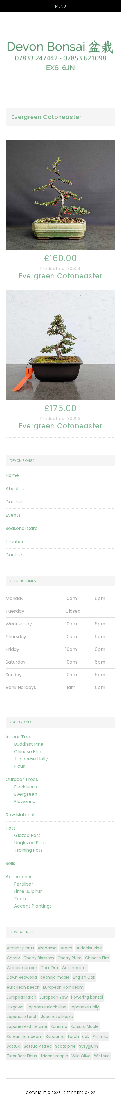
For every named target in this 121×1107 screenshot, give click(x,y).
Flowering (24, 801)
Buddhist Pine (28, 744)
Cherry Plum (69, 958)
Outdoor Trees (22, 779)
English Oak (84, 977)
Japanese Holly (31, 759)
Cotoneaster (74, 968)
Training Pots (28, 850)
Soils (10, 863)
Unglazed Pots (30, 843)
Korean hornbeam (24, 1036)
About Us (16, 488)
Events (13, 515)
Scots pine (65, 1046)
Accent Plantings (33, 906)
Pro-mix (100, 1036)
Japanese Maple (57, 1016)
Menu (60, 6)
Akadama (47, 948)
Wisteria (102, 1056)
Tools (20, 898)
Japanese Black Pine (46, 1007)
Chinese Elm (27, 751)
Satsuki (14, 1046)
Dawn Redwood (22, 977)
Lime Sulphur (28, 891)
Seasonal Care (22, 528)
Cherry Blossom (38, 958)
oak (85, 1036)
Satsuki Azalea (38, 1046)
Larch (73, 1036)
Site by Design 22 (79, 1092)
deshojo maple (55, 977)
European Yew (54, 997)
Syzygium (88, 1046)
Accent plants (20, 948)
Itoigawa (15, 1007)
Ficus (19, 766)
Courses (15, 502)
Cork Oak (50, 968)
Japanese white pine (27, 1026)
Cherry (13, 958)
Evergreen (25, 794)
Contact (15, 555)
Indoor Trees (20, 737)
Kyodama (55, 1036)
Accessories (19, 876)
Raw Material (20, 815)
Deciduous (25, 787)
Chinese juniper (22, 968)
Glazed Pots (27, 835)
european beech (23, 987)
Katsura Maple (84, 1026)
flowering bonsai (87, 997)
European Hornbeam (63, 987)
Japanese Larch (22, 1016)
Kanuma (59, 1026)
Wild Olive (81, 1056)
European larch (21, 997)
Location (15, 541)
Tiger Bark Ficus (22, 1056)
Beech (66, 948)
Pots (10, 828)
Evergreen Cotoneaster (60, 275)
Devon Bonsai (60, 54)
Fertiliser (23, 884)
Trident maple (54, 1056)
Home (12, 475)
